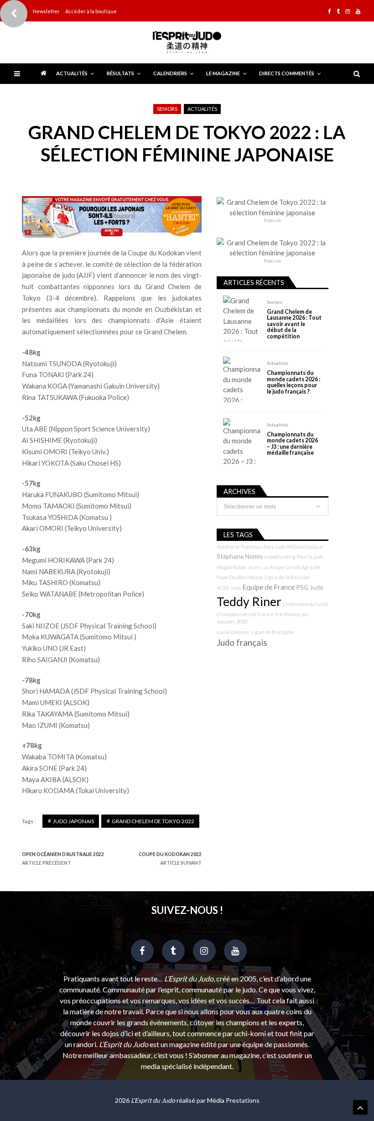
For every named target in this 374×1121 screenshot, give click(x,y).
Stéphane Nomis (240, 556)
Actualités (72, 73)
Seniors (167, 109)
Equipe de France (268, 587)
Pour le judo (310, 557)
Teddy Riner (249, 601)
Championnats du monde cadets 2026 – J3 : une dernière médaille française (292, 443)
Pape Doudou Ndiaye (240, 577)
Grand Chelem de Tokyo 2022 (153, 821)
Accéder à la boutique (91, 11)
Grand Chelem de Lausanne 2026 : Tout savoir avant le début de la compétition (294, 324)
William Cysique (304, 547)
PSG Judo (309, 587)
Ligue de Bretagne (272, 632)
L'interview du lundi (305, 604)
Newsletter (46, 11)
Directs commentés (286, 73)
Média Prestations (233, 1100)
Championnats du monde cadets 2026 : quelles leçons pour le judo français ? (293, 382)
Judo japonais (73, 821)
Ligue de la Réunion (287, 577)
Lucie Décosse (233, 632)
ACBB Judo (229, 588)
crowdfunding (280, 557)
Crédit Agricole (303, 567)
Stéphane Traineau (239, 547)
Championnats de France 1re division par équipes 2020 (263, 617)
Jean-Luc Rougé (266, 567)
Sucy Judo (274, 547)
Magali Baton (231, 567)
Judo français (242, 643)
